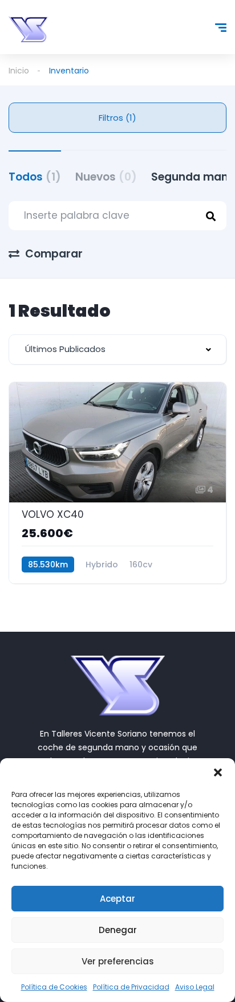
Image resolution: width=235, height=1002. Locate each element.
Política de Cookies (54, 987)
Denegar (118, 930)
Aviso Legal (194, 987)
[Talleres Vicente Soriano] (29, 29)
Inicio (19, 70)
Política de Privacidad (131, 987)
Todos (35, 177)
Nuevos (106, 177)
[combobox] (117, 349)
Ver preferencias (118, 961)
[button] (218, 772)
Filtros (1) (117, 118)
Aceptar (117, 899)
